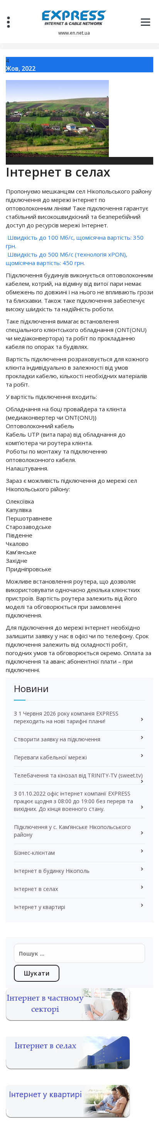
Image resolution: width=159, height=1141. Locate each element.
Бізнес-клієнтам (34, 852)
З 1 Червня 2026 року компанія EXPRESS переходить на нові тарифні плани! (66, 717)
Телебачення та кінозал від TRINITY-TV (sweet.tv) (78, 775)
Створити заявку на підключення (57, 739)
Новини (41, 160)
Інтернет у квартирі (39, 907)
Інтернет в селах (36, 888)
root (16, 160)
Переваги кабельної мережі (50, 757)
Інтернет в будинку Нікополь (52, 870)
